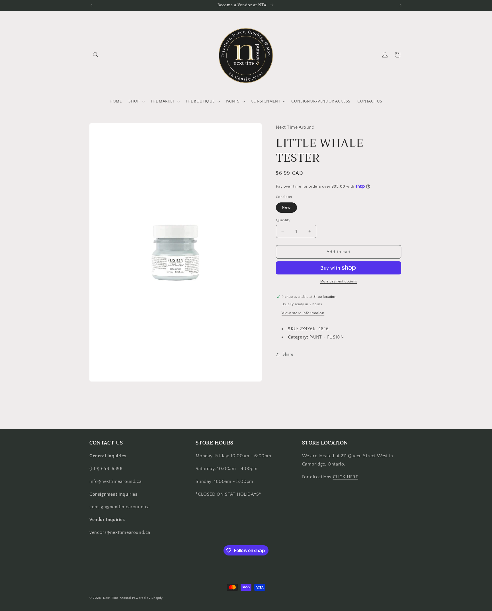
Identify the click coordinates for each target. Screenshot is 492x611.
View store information (303, 313)
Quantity (283, 220)
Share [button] (287, 354)
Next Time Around (117, 598)
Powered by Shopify (147, 598)
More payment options (338, 281)
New (286, 207)
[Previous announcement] (91, 5)
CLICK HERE (345, 476)
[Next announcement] (400, 5)
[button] (95, 54)
